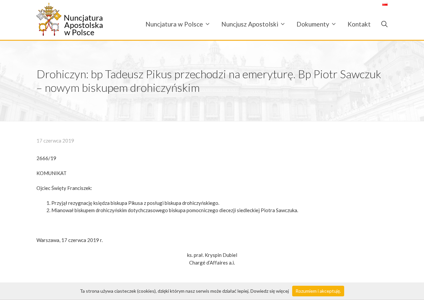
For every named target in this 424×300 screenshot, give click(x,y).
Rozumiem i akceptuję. (318, 291)
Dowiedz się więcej (269, 291)
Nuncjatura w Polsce (174, 24)
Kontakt (359, 24)
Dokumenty (312, 24)
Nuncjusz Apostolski (249, 24)
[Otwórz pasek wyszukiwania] (382, 24)
